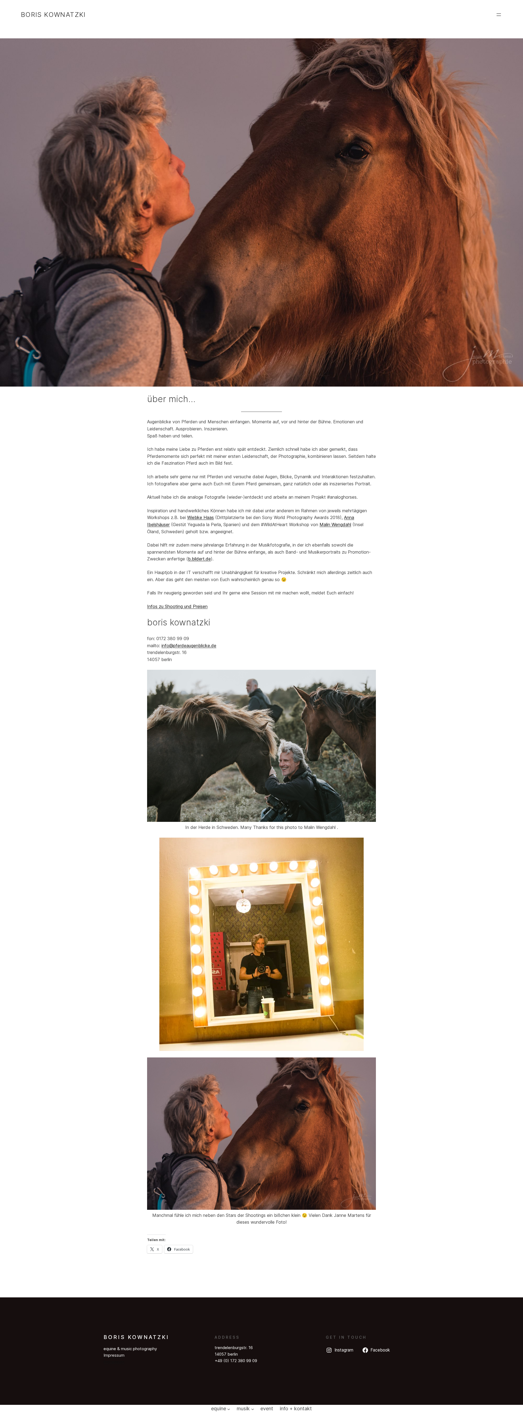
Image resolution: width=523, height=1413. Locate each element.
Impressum (114, 1361)
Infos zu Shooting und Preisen (177, 606)
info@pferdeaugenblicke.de (189, 645)
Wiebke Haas (200, 517)
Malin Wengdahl (335, 524)
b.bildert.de (199, 559)
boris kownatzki (53, 14)
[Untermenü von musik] (252, 1408)
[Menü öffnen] (498, 14)
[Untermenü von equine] (228, 1408)
